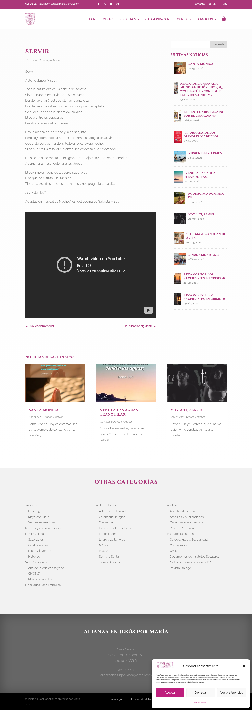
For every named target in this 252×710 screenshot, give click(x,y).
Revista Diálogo (180, 568)
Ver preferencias (231, 692)
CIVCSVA (34, 573)
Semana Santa (109, 556)
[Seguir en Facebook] (98, 3)
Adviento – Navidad (112, 511)
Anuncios (31, 505)
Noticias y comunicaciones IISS (191, 562)
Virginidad (173, 505)
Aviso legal (116, 699)
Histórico (34, 556)
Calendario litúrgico (112, 517)
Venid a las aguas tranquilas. (119, 412)
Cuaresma (106, 522)
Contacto (199, 4)
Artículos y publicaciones (187, 517)
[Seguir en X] (104, 3)
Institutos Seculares (180, 534)
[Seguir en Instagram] (117, 3)
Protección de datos (139, 699)
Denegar (201, 692)
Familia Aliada (34, 534)
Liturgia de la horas (112, 539)
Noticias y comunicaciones (43, 528)
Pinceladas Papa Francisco (43, 585)
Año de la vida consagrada (46, 568)
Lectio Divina (108, 534)
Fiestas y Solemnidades (115, 528)
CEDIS (212, 4)
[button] (244, 666)
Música (103, 545)
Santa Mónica (44, 410)
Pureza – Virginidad (182, 528)
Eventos (107, 19)
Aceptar (170, 692)
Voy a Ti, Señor (186, 410)
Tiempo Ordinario (110, 562)
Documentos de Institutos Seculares (194, 556)
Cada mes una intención (186, 522)
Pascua (104, 551)
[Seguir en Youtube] (111, 3)
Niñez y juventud (39, 551)
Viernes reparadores (42, 522)
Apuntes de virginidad (184, 511)
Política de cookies (199, 702)
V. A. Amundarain (156, 19)
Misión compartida (40, 579)
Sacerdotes (36, 539)
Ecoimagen (36, 511)
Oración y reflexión (49, 60)
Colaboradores (38, 545)
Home (93, 19)
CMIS (224, 4)
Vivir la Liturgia (106, 505)
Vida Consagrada (36, 562)
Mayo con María (39, 517)
